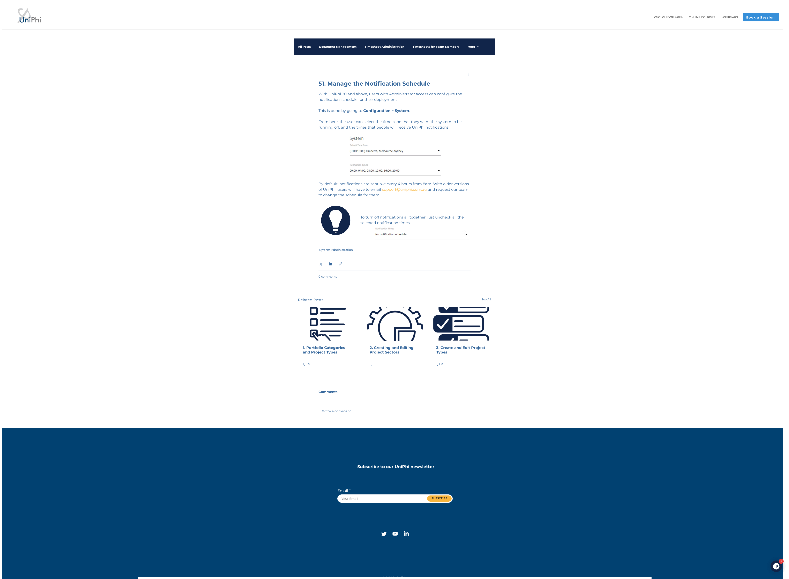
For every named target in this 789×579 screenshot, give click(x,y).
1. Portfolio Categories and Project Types (324, 350)
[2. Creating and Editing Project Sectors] (394, 324)
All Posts (304, 47)
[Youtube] (395, 534)
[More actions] (468, 73)
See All (486, 299)
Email (342, 491)
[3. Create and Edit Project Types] (461, 324)
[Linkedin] (406, 534)
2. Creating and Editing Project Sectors (392, 350)
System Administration (336, 250)
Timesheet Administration (384, 47)
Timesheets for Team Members (436, 47)
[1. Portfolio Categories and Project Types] (328, 324)
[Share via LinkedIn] (330, 264)
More (471, 47)
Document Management (337, 47)
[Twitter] (384, 534)
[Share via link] (341, 264)
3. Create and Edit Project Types (460, 350)
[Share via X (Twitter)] (320, 264)
